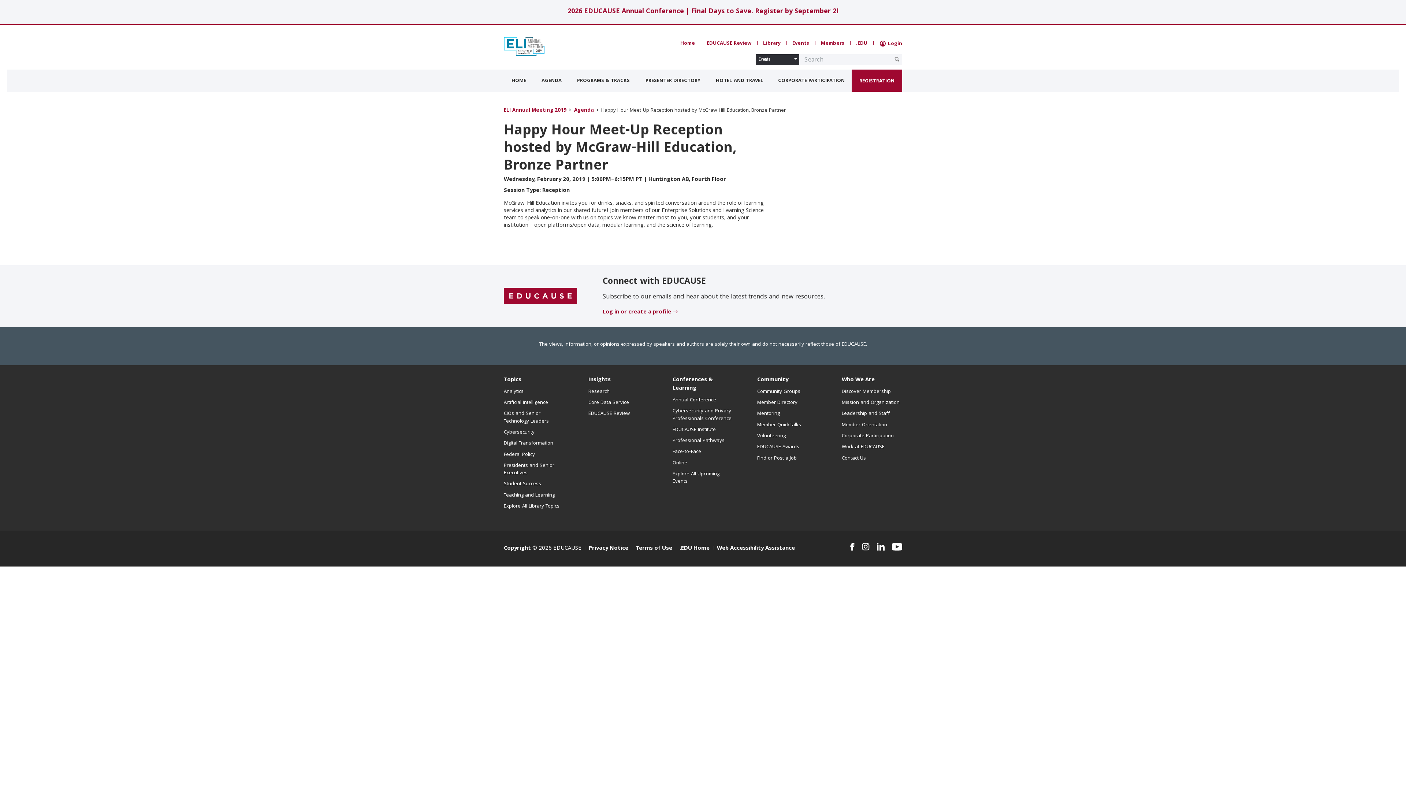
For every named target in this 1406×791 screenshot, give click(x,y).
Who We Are (858, 380)
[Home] (536, 46)
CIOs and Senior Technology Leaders (526, 417)
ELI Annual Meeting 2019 (535, 111)
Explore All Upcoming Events (696, 478)
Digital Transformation (528, 443)
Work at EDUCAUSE (863, 447)
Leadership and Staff (866, 414)
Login (894, 44)
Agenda (552, 81)
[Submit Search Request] (897, 59)
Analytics (514, 392)
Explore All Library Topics (531, 506)
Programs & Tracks (603, 81)
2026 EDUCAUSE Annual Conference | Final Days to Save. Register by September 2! (703, 12)
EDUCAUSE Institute (694, 430)
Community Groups (778, 392)
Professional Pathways (699, 441)
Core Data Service (608, 403)
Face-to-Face (687, 452)
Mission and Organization (871, 403)
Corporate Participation (811, 81)
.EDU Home (695, 548)
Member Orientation (864, 425)
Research (599, 392)
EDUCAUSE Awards (778, 447)
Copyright (517, 548)
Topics (512, 380)
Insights (599, 380)
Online (680, 463)
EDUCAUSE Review (729, 44)
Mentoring (768, 414)
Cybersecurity (519, 432)
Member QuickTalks (779, 425)
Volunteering (771, 436)
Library (772, 44)
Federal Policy (519, 455)
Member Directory (777, 403)
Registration (876, 81)
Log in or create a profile (637, 312)
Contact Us (854, 458)
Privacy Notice (608, 548)
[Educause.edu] (540, 296)
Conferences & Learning (693, 384)
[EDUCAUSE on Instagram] (866, 547)
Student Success (522, 484)
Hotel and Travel (739, 81)
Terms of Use (654, 548)
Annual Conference (694, 400)
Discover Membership (866, 392)
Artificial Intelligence (526, 403)
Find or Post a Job (777, 458)
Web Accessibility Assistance (756, 548)
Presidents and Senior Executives (529, 469)
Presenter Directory (673, 81)
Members (832, 44)
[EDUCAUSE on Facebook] (852, 547)
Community (772, 380)
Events (800, 44)
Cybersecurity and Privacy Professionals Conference (702, 415)
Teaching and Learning (529, 495)
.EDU (861, 44)
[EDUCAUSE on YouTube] (897, 547)
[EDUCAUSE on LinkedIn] (881, 547)
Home (687, 44)
